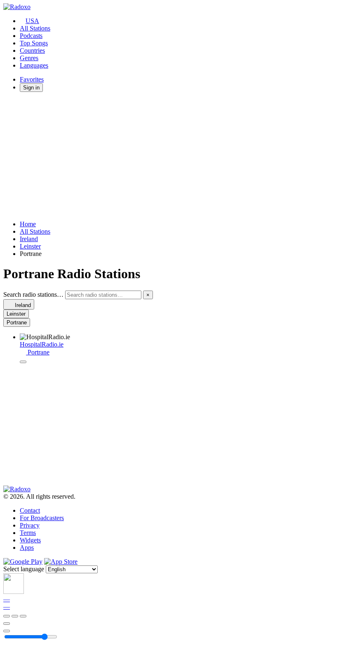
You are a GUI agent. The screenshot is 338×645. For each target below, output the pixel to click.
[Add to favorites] (6, 623)
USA (32, 20)
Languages (34, 65)
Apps (27, 547)
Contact (30, 510)
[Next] (23, 616)
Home (28, 224)
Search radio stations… (33, 294)
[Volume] (6, 631)
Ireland (29, 238)
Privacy (30, 525)
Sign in (31, 87)
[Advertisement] (169, 156)
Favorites (32, 79)
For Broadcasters (42, 517)
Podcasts (31, 35)
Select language (23, 568)
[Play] (15, 616)
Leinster (30, 246)
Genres (29, 57)
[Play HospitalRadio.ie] (23, 362)
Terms (28, 532)
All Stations (35, 28)
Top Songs (34, 43)
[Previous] (6, 616)
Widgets (30, 540)
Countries (32, 50)
